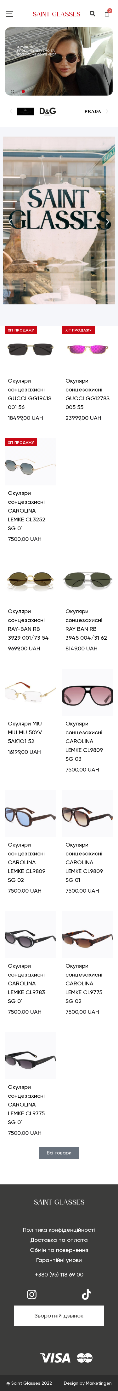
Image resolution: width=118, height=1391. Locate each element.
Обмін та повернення (59, 1250)
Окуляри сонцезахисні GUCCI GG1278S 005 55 (87, 393)
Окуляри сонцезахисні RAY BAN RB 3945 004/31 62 (86, 624)
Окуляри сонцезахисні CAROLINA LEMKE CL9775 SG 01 (26, 1104)
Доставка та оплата (59, 1239)
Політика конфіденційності (59, 1229)
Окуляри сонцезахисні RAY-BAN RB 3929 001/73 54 (28, 624)
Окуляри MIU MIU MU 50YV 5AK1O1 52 (25, 732)
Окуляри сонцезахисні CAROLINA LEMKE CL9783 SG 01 (26, 983)
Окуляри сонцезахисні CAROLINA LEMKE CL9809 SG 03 (84, 741)
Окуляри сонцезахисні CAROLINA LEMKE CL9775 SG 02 (83, 983)
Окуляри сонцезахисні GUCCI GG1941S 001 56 (29, 393)
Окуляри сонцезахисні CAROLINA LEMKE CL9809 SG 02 (26, 862)
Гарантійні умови (59, 1260)
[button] (92, 14)
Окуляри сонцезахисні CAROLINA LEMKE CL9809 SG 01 (84, 862)
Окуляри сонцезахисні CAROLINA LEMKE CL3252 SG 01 (26, 510)
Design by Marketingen (88, 1383)
